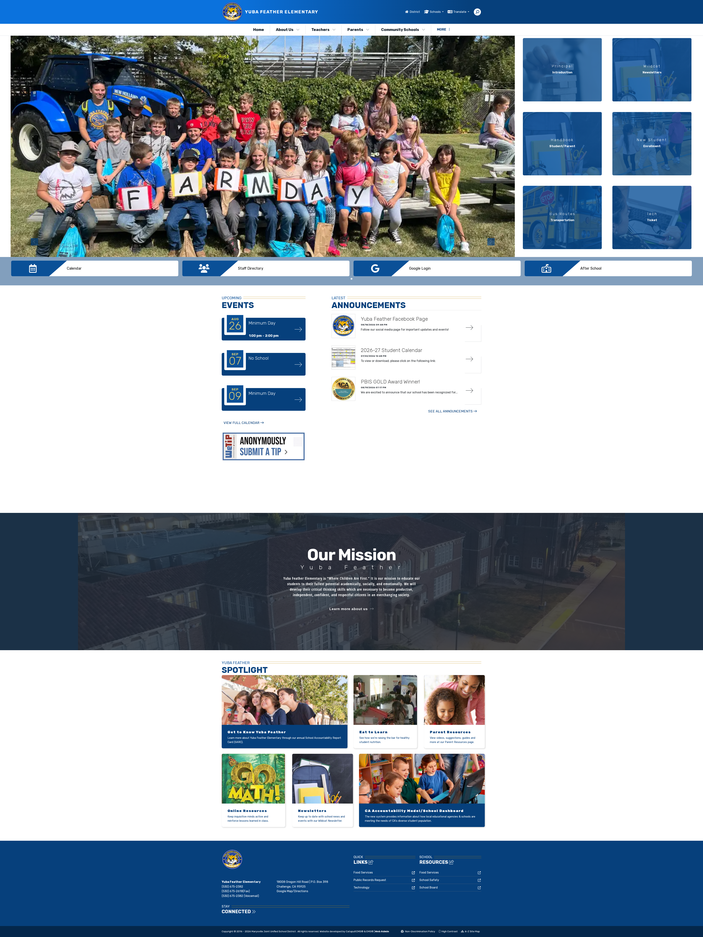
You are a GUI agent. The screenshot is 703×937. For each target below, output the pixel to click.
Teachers (320, 29)
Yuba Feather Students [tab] (458, 244)
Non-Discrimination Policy (418, 932)
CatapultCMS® (354, 931)
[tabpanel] (263, 146)
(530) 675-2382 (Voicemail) (240, 896)
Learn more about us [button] (348, 609)
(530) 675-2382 (232, 886)
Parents (355, 29)
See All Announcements (450, 411)
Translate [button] (460, 12)
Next (491, 241)
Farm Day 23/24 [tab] (466, 244)
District (415, 12)
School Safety (429, 880)
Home (258, 29)
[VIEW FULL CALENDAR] (243, 426)
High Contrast (450, 931)
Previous (34, 241)
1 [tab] (351, 279)
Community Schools (400, 29)
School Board (428, 887)
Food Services (363, 872)
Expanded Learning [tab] (462, 244)
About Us (284, 29)
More (441, 29)
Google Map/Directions (292, 891)
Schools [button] (435, 12)
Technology (361, 887)
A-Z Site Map (470, 932)
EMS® (369, 931)
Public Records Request (370, 880)
